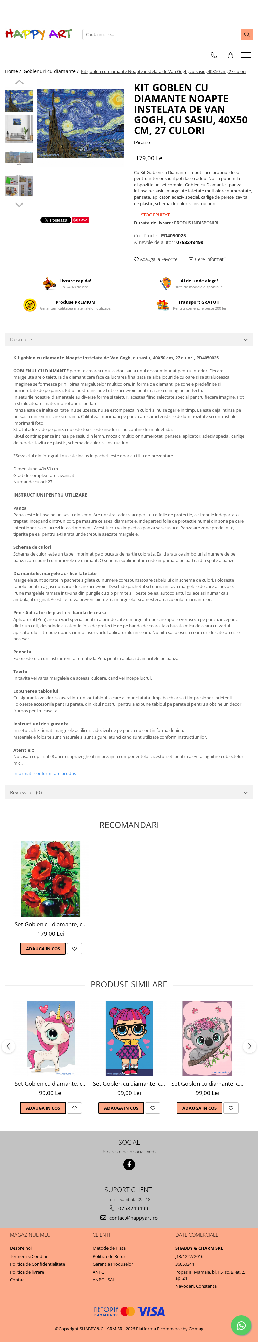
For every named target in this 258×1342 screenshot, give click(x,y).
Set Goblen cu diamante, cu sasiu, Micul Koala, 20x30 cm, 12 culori (208, 1083)
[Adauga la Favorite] (74, 948)
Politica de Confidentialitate (37, 1264)
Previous (19, 83)
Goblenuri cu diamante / (52, 71)
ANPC (98, 1272)
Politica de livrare (27, 1272)
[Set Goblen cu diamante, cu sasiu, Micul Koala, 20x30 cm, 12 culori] (207, 1038)
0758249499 (132, 1208)
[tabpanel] (80, 123)
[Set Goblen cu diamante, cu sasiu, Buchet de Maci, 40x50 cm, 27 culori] (51, 879)
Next (19, 203)
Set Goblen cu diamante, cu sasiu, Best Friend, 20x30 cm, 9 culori (130, 1083)
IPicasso (142, 142)
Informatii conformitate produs (44, 773)
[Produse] (247, 57)
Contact (18, 1280)
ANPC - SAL (104, 1280)
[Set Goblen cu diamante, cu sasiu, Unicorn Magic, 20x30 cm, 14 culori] (51, 1038)
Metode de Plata (109, 1248)
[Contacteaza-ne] (213, 55)
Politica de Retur (109, 1256)
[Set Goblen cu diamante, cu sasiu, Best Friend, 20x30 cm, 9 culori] (129, 1038)
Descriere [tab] (21, 339)
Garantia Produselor (113, 1264)
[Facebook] (129, 1164)
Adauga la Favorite (158, 259)
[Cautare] (247, 34)
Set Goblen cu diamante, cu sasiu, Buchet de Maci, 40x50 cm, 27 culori (52, 924)
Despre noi (21, 1248)
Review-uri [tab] (26, 792)
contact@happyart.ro (133, 1217)
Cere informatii (210, 259)
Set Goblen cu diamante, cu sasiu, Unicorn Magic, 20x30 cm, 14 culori (52, 1083)
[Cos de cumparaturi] (230, 55)
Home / (14, 71)
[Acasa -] (38, 34)
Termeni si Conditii (28, 1256)
